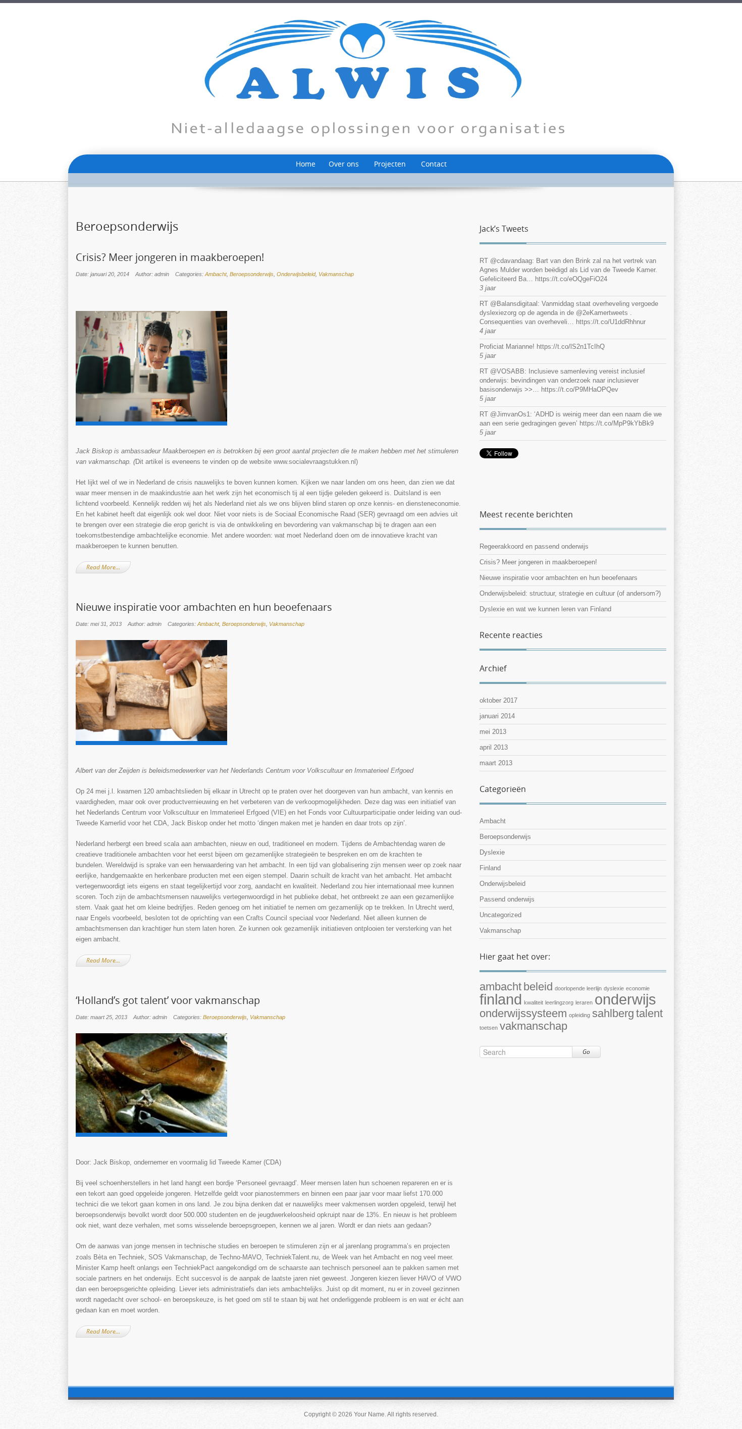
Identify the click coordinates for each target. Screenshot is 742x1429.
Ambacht (216, 274)
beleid (538, 986)
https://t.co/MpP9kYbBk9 (616, 423)
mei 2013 (493, 731)
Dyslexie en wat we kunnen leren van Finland (545, 609)
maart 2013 (496, 763)
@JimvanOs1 (510, 414)
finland (501, 999)
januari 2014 (497, 716)
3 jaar (488, 288)
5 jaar (488, 355)
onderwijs (625, 999)
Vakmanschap (336, 274)
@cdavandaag (511, 260)
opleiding (579, 1015)
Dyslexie (492, 852)
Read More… (103, 567)
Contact (434, 164)
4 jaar (488, 331)
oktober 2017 (498, 700)
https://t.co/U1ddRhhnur (611, 322)
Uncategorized (500, 915)
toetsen (489, 1028)
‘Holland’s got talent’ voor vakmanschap (168, 1000)
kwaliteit (533, 1002)
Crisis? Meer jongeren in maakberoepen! (170, 257)
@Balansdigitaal (514, 303)
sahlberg (613, 1013)
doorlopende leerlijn (578, 988)
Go (586, 1051)
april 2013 (494, 747)
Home (305, 164)
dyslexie (614, 988)
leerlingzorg (559, 1002)
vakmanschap (533, 1026)
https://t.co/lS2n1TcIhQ (571, 346)
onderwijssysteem (523, 1013)
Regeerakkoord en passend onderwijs (534, 546)
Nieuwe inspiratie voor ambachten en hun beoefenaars (204, 607)
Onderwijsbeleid (296, 274)
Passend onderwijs (507, 899)
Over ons (344, 164)
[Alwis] (371, 78)
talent (649, 1013)
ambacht (500, 986)
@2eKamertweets (602, 312)
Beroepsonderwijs (252, 274)
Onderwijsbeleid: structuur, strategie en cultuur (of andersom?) (570, 593)
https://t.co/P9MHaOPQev (579, 389)
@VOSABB (507, 371)
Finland (490, 868)
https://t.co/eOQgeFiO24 (571, 279)
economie (638, 988)
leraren (584, 1002)
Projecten (390, 164)
